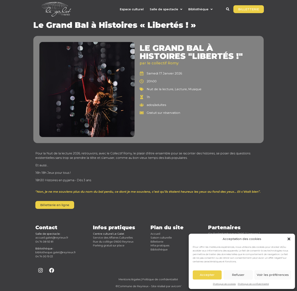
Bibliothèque (159, 249)
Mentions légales (129, 279)
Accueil (155, 233)
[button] (289, 239)
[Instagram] (40, 270)
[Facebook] (51, 270)
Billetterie (157, 241)
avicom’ (176, 286)
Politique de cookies (224, 283)
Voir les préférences (273, 275)
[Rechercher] (227, 9)
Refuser (238, 275)
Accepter (207, 275)
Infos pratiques (160, 245)
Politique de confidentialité (253, 283)
